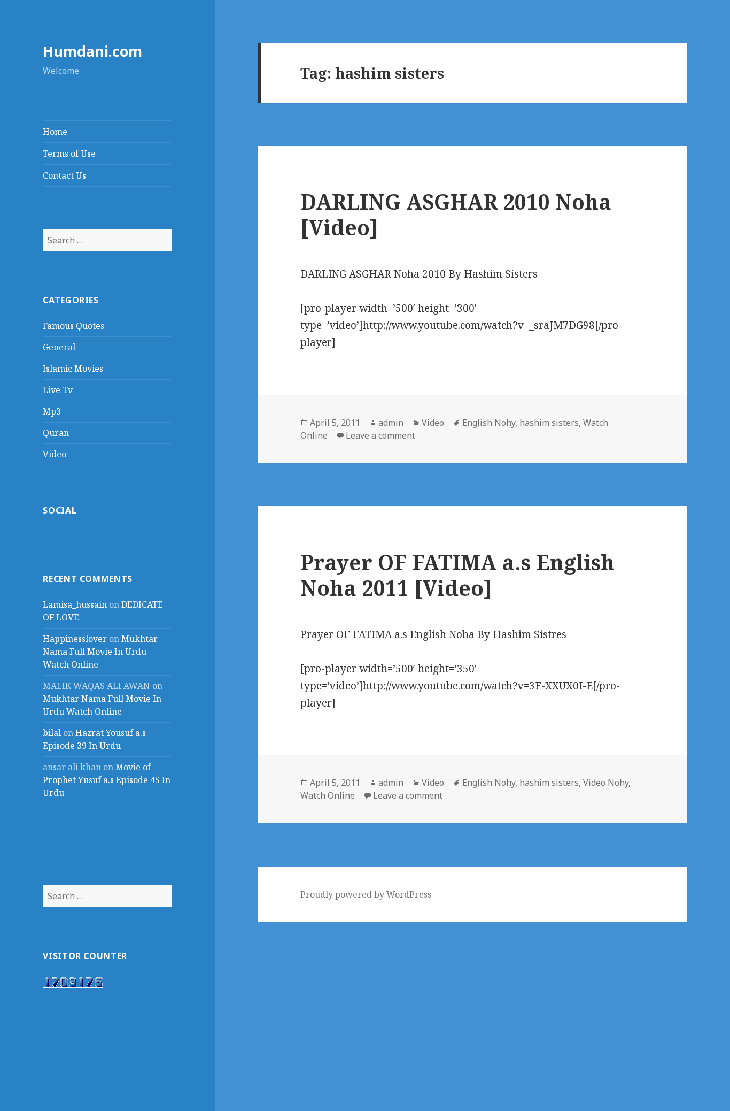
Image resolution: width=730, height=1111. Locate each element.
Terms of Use (69, 153)
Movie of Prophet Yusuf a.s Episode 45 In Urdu (106, 780)
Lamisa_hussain (75, 604)
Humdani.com (92, 51)
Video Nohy (605, 782)
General (59, 347)
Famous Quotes (73, 326)
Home (55, 131)
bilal (52, 733)
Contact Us (64, 175)
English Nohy (488, 422)
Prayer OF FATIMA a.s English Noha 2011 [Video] (457, 575)
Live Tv (58, 390)
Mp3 (52, 411)
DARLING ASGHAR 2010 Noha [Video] (455, 214)
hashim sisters (549, 422)
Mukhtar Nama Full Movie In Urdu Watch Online (100, 651)
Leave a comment (380, 435)
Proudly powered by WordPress (365, 894)
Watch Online (327, 795)
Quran (56, 433)
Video (54, 454)
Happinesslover (75, 639)
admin (390, 422)
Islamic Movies (73, 368)
